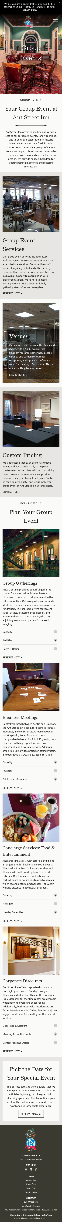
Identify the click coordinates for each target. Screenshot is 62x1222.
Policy (34, 1188)
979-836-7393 (33, 1202)
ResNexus (48, 1215)
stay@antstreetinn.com (31, 1206)
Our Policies (31, 1192)
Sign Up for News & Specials (31, 1159)
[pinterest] (31, 1169)
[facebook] (36, 1169)
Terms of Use (31, 1184)
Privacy (28, 1188)
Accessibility (31, 1180)
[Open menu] (55, 21)
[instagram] (26, 1169)
